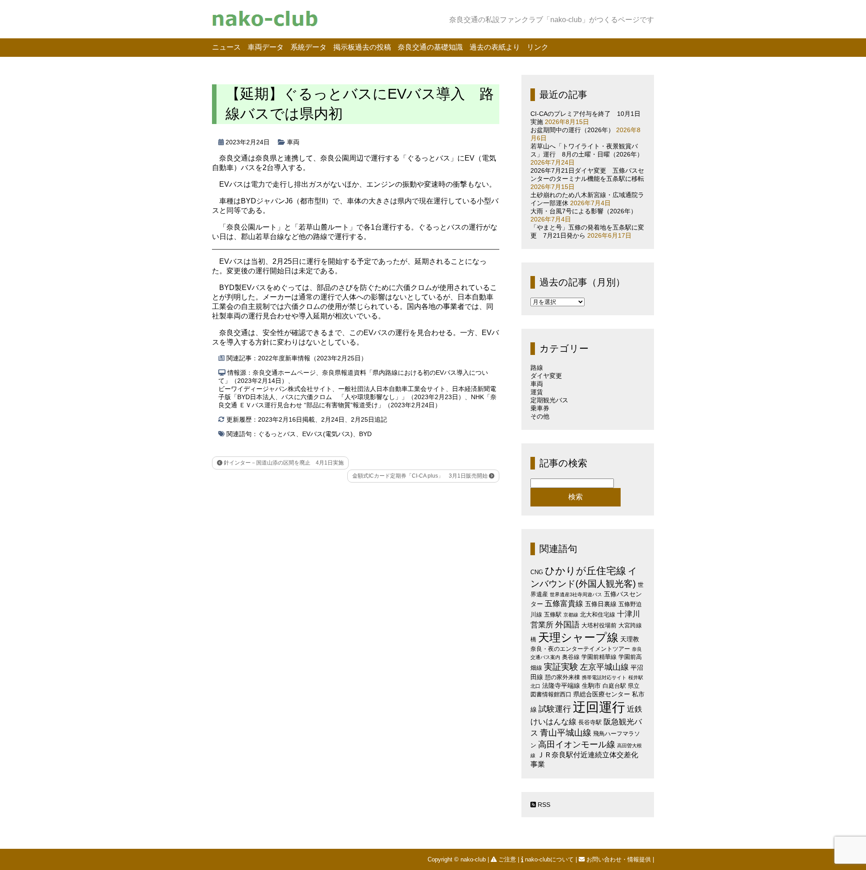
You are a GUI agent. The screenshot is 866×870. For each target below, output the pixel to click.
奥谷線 (571, 657)
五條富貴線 (564, 603)
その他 (539, 416)
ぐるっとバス (277, 433)
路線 (536, 367)
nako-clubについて (549, 859)
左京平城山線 (604, 667)
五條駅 (553, 614)
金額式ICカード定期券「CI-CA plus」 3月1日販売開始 (420, 476)
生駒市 (591, 685)
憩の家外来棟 (562, 677)
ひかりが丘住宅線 (585, 570)
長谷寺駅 (590, 722)
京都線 (570, 614)
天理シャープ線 (578, 637)
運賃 (536, 392)
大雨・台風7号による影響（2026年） (583, 211)
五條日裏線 (601, 604)
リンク (537, 47)
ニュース (226, 47)
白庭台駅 (614, 685)
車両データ (266, 47)
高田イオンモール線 (576, 744)
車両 (293, 142)
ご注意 (507, 859)
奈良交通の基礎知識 (430, 47)
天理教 (629, 639)
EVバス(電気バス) (327, 433)
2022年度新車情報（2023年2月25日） (312, 358)
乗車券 (539, 408)
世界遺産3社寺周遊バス (576, 594)
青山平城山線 (565, 732)
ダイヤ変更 (546, 375)
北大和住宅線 (597, 614)
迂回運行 (599, 707)
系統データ (308, 47)
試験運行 (555, 708)
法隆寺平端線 (561, 685)
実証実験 (561, 667)
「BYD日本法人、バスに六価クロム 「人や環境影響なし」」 (319, 396)
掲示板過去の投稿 (362, 47)
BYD (365, 433)
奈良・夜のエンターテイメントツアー (580, 648)
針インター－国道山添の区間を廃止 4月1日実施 (283, 463)
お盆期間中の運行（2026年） (572, 129)
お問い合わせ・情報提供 (619, 859)
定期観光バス (549, 400)
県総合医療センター (601, 694)
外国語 (567, 624)
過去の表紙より (495, 47)
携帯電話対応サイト (604, 677)
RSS (543, 804)
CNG (536, 572)
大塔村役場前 (599, 625)
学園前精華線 (599, 657)
